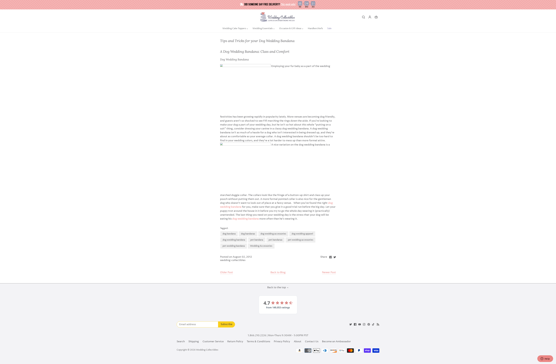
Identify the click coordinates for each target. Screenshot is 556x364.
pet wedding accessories (300, 239)
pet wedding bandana (234, 245)
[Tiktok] (373, 324)
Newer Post (329, 272)
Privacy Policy (282, 341)
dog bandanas (248, 233)
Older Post (226, 272)
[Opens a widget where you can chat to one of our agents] (545, 359)
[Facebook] (355, 324)
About (297, 341)
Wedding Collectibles (207, 349)
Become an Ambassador (336, 341)
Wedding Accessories (261, 245)
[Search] (363, 17)
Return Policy (235, 341)
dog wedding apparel (302, 233)
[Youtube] (359, 324)
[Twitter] (350, 324)
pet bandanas (275, 239)
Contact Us (311, 341)
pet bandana (256, 239)
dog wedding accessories (273, 233)
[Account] (370, 17)
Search (181, 341)
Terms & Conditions (258, 341)
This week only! (288, 4)
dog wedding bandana (245, 219)
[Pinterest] (368, 324)
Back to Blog (278, 272)
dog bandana (229, 233)
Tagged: (224, 228)
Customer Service (213, 341)
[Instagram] (364, 324)
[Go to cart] (376, 17)
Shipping (193, 341)
